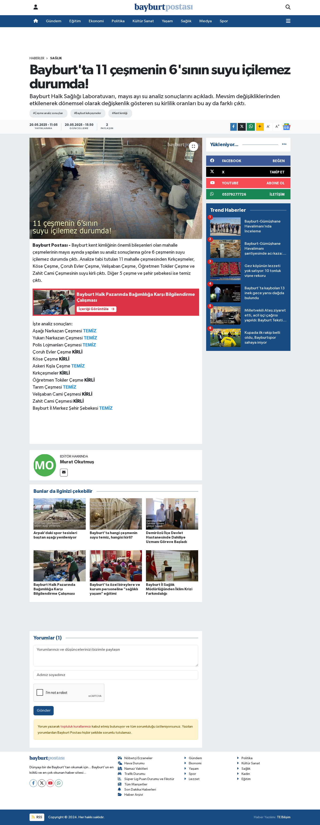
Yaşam (167, 21)
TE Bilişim (283, 817)
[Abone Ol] (286, 126)
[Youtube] (50, 783)
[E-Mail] (64, 472)
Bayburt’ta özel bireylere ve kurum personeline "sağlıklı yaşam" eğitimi (115, 589)
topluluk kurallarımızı (76, 726)
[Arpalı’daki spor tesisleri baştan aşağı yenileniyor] (59, 514)
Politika (118, 21)
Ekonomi (96, 21)
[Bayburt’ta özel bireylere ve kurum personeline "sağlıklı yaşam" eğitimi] (116, 566)
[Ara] (288, 7)
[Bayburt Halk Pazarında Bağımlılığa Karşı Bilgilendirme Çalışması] (59, 566)
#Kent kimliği (119, 113)
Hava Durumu (134, 763)
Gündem (53, 21)
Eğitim (75, 21)
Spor (224, 21)
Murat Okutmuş (77, 462)
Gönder (44, 711)
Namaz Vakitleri (136, 768)
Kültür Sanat (143, 21)
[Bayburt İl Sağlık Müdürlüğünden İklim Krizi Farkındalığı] (172, 566)
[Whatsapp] (59, 783)
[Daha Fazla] (260, 127)
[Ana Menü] (288, 21)
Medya (205, 21)
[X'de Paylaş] (242, 127)
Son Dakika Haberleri (140, 789)
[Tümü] (284, 145)
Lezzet (194, 779)
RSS (39, 817)
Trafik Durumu (134, 774)
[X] (42, 783)
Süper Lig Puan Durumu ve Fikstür (149, 779)
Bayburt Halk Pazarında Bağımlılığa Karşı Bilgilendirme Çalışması (54, 589)
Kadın (246, 774)
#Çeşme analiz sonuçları (48, 113)
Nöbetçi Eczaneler (138, 758)
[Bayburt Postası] (163, 7)
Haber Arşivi (133, 794)
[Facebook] (33, 783)
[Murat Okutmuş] (44, 465)
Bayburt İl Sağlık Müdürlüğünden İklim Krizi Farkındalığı (169, 589)
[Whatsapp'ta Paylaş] (251, 127)
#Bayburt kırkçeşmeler (87, 113)
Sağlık (186, 21)
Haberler (37, 58)
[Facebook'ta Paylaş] (233, 127)
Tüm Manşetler (135, 784)
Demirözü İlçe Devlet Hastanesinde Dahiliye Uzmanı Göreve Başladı (166, 537)
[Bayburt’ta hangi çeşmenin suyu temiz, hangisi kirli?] (116, 514)
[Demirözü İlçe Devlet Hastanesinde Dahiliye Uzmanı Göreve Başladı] (172, 514)
